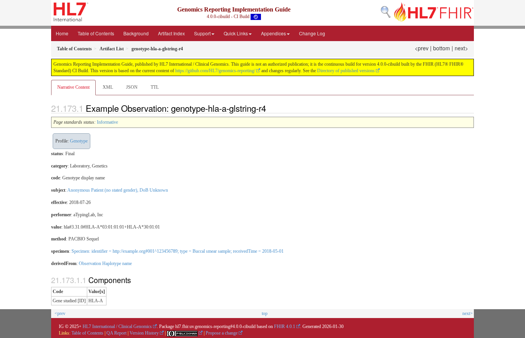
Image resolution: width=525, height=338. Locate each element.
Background (136, 33)
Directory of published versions (346, 70)
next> (461, 48)
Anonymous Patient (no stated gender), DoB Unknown (117, 190)
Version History (144, 333)
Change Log (312, 33)
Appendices (273, 33)
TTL (155, 87)
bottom (441, 48)
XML (108, 87)
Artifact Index (171, 33)
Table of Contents (96, 33)
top (264, 313)
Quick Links (236, 33)
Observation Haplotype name (105, 263)
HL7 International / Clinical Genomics (117, 326)
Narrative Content (73, 87)
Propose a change (222, 333)
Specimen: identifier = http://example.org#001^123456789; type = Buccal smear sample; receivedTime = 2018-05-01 (177, 251)
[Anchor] (270, 108)
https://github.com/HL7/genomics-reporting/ (215, 70)
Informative (107, 122)
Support (202, 33)
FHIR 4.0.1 (284, 326)
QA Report (116, 333)
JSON (132, 87)
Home (62, 33)
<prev (422, 48)
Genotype (79, 141)
